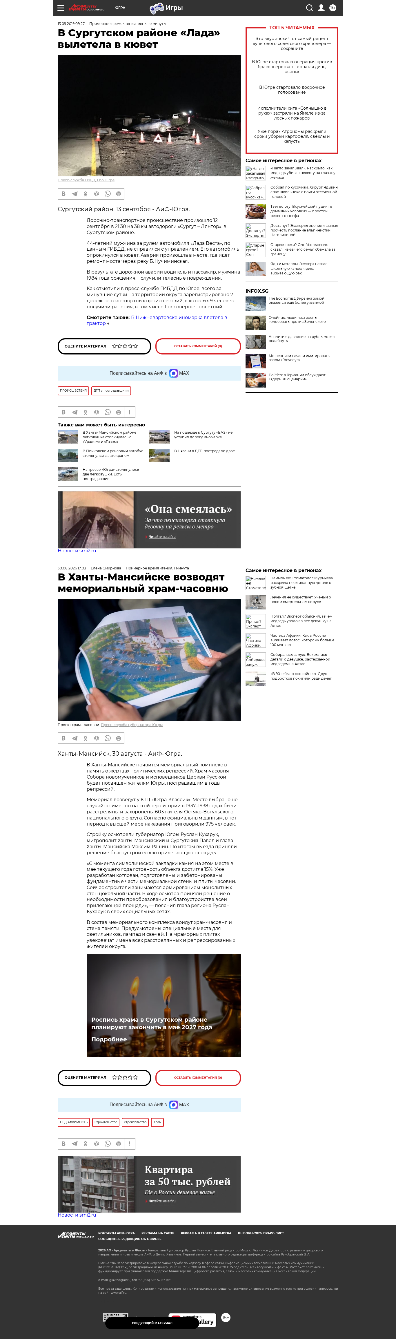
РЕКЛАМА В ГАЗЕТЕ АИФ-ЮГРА (206, 1233)
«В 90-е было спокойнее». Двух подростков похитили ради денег (301, 676)
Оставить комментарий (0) (198, 346)
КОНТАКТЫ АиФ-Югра (116, 1233)
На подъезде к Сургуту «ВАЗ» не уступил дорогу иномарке (203, 434)
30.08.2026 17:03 (72, 568)
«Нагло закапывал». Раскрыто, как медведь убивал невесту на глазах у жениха (302, 173)
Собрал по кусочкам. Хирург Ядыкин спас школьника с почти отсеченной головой (304, 192)
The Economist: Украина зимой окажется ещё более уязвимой (296, 300)
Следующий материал (152, 1323)
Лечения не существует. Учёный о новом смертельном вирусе (300, 599)
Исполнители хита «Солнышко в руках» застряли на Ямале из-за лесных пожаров (292, 113)
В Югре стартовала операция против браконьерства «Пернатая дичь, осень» (292, 66)
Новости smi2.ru (77, 550)
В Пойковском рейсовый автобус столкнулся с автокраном (113, 453)
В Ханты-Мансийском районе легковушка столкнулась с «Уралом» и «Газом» (109, 437)
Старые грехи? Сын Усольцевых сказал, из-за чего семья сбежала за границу (302, 249)
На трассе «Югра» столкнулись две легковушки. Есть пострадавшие (111, 474)
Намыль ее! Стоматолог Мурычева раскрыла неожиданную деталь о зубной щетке (301, 582)
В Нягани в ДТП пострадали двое (204, 451)
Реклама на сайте (157, 1233)
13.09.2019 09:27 (71, 23)
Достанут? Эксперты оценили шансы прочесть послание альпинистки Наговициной (304, 230)
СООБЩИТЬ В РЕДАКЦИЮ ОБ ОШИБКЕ (129, 1239)
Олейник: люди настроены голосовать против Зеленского (297, 320)
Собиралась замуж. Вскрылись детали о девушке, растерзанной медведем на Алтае (300, 659)
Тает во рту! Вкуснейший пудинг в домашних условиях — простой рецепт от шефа (301, 211)
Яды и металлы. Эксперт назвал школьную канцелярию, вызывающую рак (299, 268)
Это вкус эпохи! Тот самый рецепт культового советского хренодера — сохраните (292, 43)
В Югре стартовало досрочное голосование (292, 90)
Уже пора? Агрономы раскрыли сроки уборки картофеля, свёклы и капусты (292, 136)
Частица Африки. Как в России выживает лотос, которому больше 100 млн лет (302, 640)
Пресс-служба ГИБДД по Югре (86, 180)
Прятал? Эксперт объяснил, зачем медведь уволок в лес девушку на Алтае (301, 621)
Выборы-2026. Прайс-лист (261, 1233)
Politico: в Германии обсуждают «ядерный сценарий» (297, 377)
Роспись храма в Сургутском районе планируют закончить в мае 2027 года (151, 1023)
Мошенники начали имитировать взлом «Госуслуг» (299, 358)
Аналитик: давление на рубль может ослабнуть (302, 339)
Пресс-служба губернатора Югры (132, 725)
